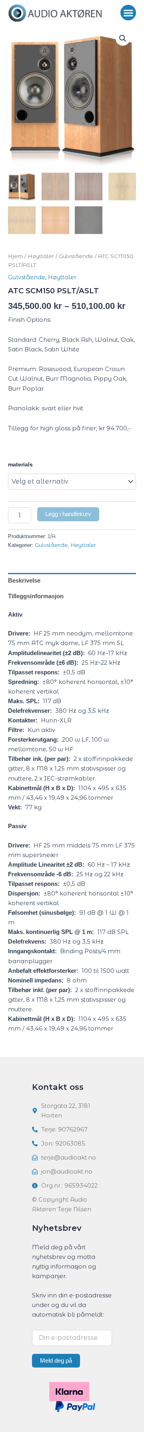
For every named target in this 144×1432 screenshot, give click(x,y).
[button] (128, 12)
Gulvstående (76, 256)
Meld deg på (56, 1360)
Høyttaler (41, 256)
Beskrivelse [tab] (24, 580)
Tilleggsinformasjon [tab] (36, 596)
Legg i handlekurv (68, 514)
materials (20, 464)
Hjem (15, 256)
